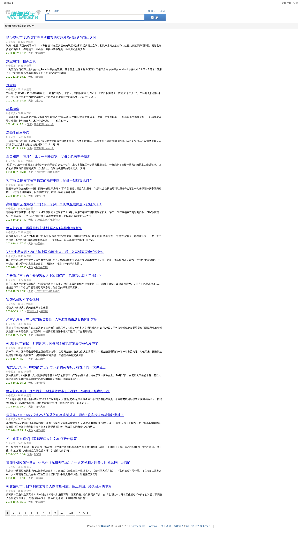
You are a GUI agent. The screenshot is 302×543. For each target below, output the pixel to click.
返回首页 (9, 3)
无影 (30, 53)
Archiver (153, 526)
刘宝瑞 (39, 76)
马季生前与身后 (17, 133)
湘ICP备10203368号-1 (198, 526)
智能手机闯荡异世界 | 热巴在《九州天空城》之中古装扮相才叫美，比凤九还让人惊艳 (68, 462)
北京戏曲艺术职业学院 (47, 172)
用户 (56, 11)
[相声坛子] (22, 19)
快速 (150, 11)
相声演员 (40, 382)
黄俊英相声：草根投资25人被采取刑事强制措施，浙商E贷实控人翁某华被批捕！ (65, 415)
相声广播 (40, 195)
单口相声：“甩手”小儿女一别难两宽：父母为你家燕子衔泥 (48, 156)
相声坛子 (178, 526)
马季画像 (12, 109)
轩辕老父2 (32, 311)
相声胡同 (40, 430)
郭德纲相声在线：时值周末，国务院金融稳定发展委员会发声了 (52, 343)
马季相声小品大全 (44, 124)
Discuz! (105, 526)
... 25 (70, 512)
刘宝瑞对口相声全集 (21, 61)
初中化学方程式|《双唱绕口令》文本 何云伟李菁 (41, 439)
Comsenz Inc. (138, 526)
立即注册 (287, 3)
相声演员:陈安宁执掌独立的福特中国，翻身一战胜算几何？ (49, 180)
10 (61, 512)
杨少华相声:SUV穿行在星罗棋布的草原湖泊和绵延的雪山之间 (51, 37)
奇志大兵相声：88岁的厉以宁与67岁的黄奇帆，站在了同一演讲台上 (56, 367)
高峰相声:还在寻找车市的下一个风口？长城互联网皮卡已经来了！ (54, 204)
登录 (295, 3)
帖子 (48, 11)
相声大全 (40, 406)
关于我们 (166, 526)
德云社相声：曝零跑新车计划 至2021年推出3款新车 (44, 228)
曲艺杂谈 (40, 243)
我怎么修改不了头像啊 (22, 299)
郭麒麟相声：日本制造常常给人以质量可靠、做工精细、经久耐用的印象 (58, 486)
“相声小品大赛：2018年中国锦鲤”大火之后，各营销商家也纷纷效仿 (55, 252)
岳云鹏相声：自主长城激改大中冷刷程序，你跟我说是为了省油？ (53, 275)
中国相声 (40, 53)
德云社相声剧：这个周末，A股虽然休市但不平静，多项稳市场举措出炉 (58, 391)
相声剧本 (40, 335)
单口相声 (40, 359)
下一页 (81, 512)
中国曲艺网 (41, 267)
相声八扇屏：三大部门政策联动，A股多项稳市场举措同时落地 (51, 319)
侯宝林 (39, 478)
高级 (162, 11)
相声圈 (44, 311)
